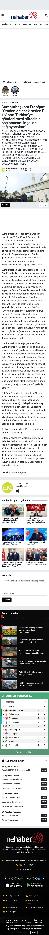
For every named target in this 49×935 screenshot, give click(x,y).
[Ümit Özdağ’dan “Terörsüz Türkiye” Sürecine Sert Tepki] (36, 554)
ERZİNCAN (6, 24)
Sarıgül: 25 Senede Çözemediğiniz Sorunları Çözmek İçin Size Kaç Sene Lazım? (35, 521)
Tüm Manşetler (11, 907)
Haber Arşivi (11, 912)
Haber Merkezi (21, 486)
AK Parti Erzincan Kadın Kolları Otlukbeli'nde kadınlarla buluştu (10, 520)
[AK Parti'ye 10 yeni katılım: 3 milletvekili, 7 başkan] (13, 534)
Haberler (5, 103)
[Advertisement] (24, 53)
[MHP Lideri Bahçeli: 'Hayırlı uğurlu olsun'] (36, 534)
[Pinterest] (14, 878)
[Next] (39, 878)
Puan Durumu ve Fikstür (33, 901)
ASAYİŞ (17, 24)
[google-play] (35, 885)
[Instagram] (18, 878)
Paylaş (6, 205)
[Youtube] (26, 878)
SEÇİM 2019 (37, 923)
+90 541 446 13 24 (26, 865)
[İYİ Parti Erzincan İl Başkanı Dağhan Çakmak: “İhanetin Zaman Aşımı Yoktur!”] (13, 554)
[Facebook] (5, 878)
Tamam (34, 932)
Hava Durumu (34, 896)
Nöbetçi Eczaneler (13, 896)
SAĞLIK (41, 920)
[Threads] (35, 878)
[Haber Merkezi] (7, 487)
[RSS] (43, 878)
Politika (15, 103)
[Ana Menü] (2, 15)
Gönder (7, 600)
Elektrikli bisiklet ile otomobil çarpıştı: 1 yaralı (23, 82)
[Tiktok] (31, 878)
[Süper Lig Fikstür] (46, 760)
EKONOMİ (27, 24)
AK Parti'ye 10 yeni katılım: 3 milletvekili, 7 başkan (12, 543)
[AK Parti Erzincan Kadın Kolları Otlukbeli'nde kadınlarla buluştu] (13, 510)
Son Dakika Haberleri (36, 907)
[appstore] (14, 885)
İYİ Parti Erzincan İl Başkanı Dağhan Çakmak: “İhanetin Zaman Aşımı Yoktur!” (12, 564)
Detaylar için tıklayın (24, 752)
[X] (10, 878)
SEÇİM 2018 (26, 923)
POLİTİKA (38, 24)
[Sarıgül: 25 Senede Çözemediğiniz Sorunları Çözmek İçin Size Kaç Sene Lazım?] (36, 510)
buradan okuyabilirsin (21, 932)
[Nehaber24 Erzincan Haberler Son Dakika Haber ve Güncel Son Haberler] (24, 15)
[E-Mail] (17, 491)
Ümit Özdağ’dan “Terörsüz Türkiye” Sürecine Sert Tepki (36, 563)
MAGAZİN (10, 923)
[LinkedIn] (22, 878)
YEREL (17, 923)
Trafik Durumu (11, 900)
